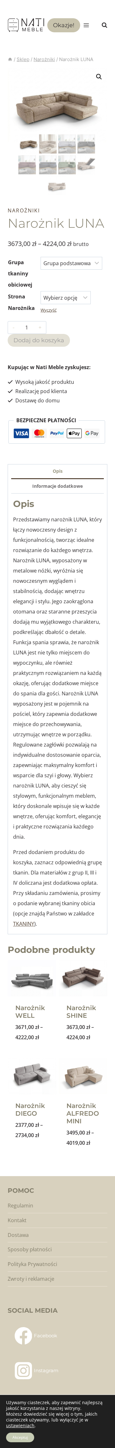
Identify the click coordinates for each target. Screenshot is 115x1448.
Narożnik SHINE (81, 1011)
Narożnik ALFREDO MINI (82, 1113)
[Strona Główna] (10, 59)
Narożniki (24, 210)
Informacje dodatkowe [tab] (57, 486)
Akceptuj (20, 1437)
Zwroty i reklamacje (31, 1278)
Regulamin (20, 1205)
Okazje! (63, 25)
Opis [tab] (58, 471)
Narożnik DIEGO (30, 1109)
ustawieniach (20, 1425)
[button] (99, 77)
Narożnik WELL (30, 1011)
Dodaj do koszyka (38, 340)
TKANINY (23, 923)
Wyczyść (49, 310)
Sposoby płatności (30, 1249)
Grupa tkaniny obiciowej (20, 273)
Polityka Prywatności (32, 1264)
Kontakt (17, 1220)
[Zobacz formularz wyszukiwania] (101, 25)
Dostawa (18, 1234)
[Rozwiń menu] (86, 25)
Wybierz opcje (33, 1054)
